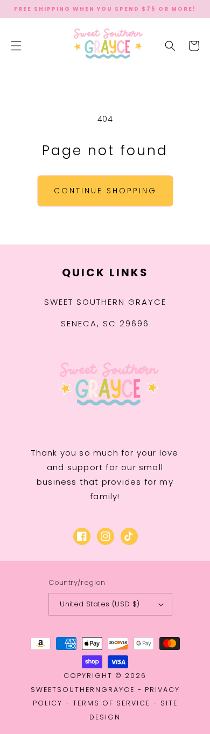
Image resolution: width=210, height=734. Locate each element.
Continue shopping (105, 190)
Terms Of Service (111, 703)
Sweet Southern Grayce (105, 301)
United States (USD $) (99, 604)
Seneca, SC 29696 (105, 323)
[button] (16, 46)
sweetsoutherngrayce (83, 689)
